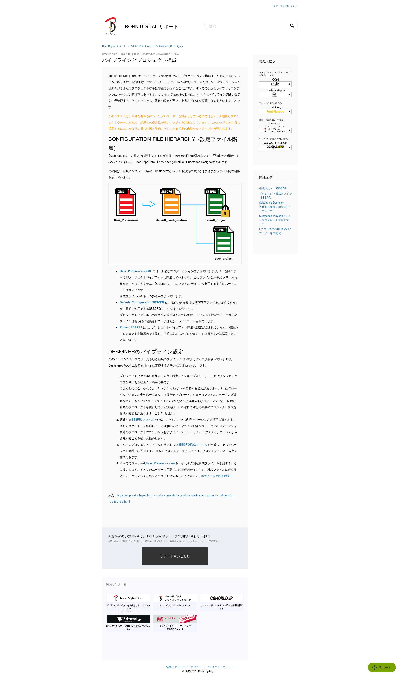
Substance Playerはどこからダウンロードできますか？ (275, 220)
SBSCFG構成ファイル (193, 444)
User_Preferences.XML (136, 271)
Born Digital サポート (152, 26)
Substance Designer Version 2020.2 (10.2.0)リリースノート (274, 206)
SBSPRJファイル (142, 419)
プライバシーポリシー (220, 667)
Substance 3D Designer (169, 46)
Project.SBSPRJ (131, 327)
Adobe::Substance (141, 46)
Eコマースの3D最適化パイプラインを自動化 (275, 231)
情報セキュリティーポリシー (184, 667)
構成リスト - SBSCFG (272, 188)
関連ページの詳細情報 (216, 476)
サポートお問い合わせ (285, 6)
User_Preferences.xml (160, 463)
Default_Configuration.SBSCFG (142, 302)
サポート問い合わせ (175, 556)
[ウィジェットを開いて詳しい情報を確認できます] (382, 668)
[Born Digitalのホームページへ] (111, 25)
